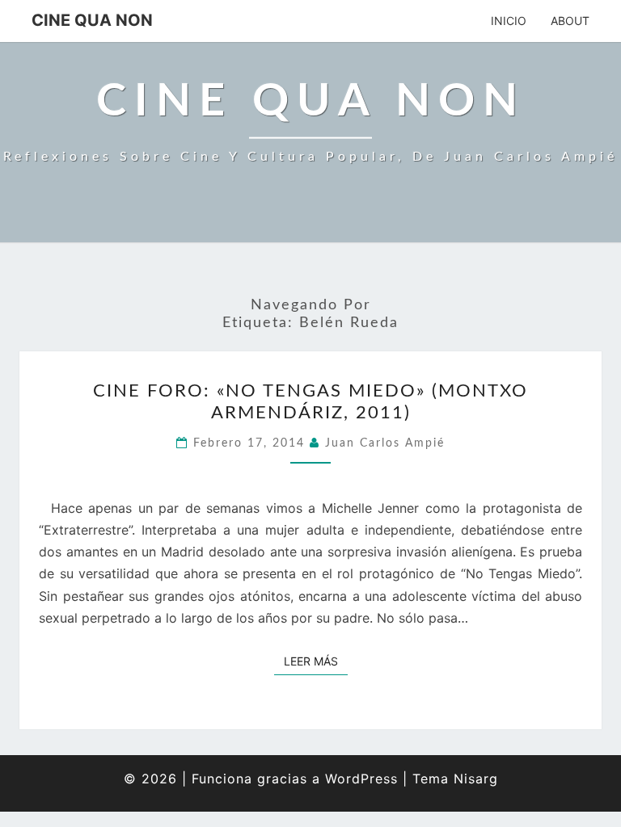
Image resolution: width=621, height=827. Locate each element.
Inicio (508, 20)
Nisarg (476, 778)
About (570, 20)
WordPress (361, 778)
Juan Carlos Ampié (385, 443)
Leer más (316, 660)
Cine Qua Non (92, 20)
